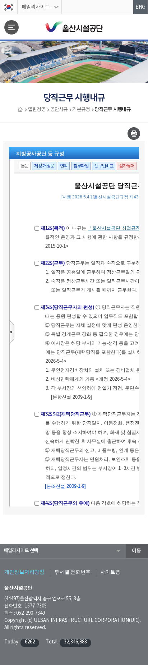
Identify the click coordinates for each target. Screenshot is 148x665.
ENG (140, 7)
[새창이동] (9, 7)
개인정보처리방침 (24, 572)
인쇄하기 (134, 133)
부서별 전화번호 (72, 572)
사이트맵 (110, 572)
